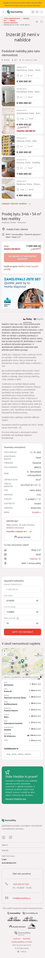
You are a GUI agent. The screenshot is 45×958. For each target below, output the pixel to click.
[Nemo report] (17, 926)
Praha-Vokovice (11, 23)
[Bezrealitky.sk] (30, 913)
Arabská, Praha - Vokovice (17, 229)
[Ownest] (32, 926)
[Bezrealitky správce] (22, 933)
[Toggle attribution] (40, 677)
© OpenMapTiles (16, 677)
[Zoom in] (4, 650)
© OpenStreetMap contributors (30, 677)
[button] (19, 531)
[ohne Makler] (14, 918)
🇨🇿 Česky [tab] (27, 319)
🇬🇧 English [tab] (38, 319)
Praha (12, 21)
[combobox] (22, 754)
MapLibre (7, 677)
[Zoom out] (4, 654)
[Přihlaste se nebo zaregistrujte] (41, 12)
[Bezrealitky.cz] (13, 913)
